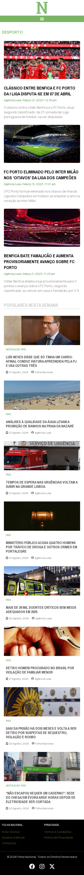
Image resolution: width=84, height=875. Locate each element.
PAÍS (23, 349)
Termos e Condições (57, 832)
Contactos (9, 843)
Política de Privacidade (58, 837)
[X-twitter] (51, 866)
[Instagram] (42, 866)
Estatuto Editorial (13, 837)
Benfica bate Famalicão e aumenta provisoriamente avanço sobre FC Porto (39, 262)
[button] (42, 19)
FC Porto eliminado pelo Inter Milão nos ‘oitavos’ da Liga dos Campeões (41, 175)
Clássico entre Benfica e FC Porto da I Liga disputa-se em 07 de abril (39, 91)
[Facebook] (31, 866)
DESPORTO (12, 32)
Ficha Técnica (11, 832)
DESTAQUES (13, 349)
